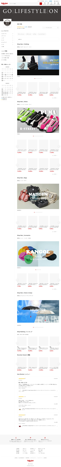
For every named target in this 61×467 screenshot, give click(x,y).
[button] (57, 1)
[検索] (41, 3)
